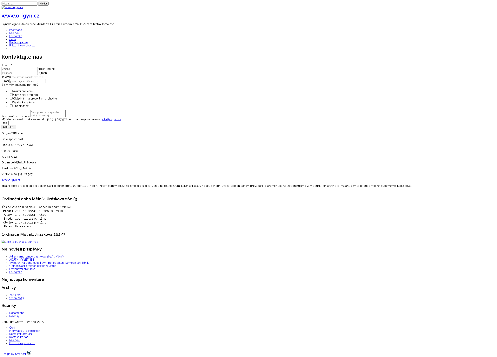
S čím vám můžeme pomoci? (20, 84)
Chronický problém (25, 94)
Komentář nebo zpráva (16, 116)
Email (5, 122)
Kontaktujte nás (18, 42)
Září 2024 (15, 295)
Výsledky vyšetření (25, 102)
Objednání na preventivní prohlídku (35, 98)
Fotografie (15, 36)
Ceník (12, 39)
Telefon (6, 77)
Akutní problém (23, 91)
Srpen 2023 (16, 298)
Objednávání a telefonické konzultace (32, 265)
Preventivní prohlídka (22, 269)
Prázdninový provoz (22, 45)
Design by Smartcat (14, 353)
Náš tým (14, 33)
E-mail (6, 81)
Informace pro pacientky (24, 330)
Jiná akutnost (21, 105)
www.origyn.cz (21, 15)
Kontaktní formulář (20, 333)
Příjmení (42, 72)
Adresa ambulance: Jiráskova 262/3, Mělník (36, 256)
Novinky (14, 316)
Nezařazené (16, 312)
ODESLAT (9, 127)
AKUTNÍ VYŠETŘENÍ (21, 259)
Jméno (7, 65)
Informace (15, 29)
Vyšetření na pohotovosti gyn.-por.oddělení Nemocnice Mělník (49, 262)
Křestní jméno (46, 68)
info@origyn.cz (111, 119)
